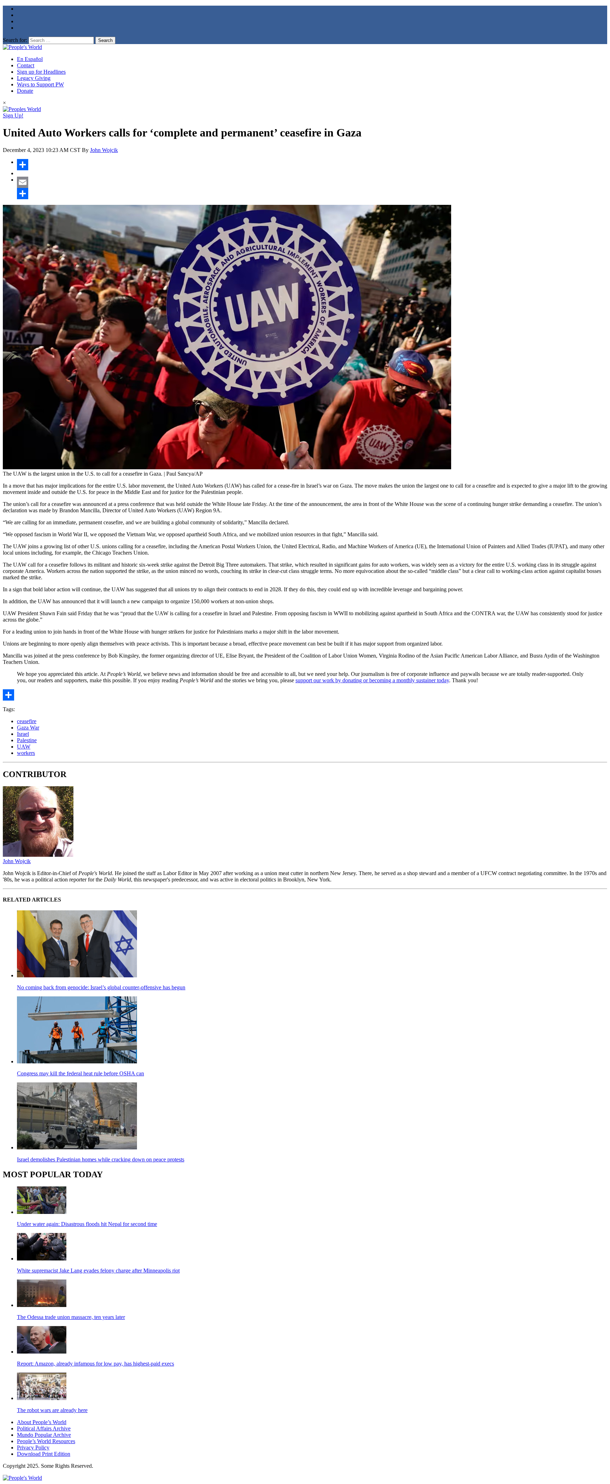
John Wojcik (104, 150)
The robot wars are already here (52, 1410)
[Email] (312, 182)
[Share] (312, 164)
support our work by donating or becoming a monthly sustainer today (372, 680)
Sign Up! (13, 115)
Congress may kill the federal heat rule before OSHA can (80, 1073)
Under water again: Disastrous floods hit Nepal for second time (87, 1224)
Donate (25, 91)
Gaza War (28, 728)
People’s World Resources (46, 1441)
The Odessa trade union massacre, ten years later (71, 1317)
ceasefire (26, 721)
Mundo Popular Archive (44, 1435)
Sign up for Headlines (41, 72)
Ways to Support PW (40, 84)
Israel (23, 734)
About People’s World (41, 1422)
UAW (23, 747)
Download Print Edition (43, 1454)
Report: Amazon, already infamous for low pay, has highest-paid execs (95, 1364)
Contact (25, 65)
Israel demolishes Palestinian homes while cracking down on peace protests (100, 1159)
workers (26, 753)
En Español (30, 59)
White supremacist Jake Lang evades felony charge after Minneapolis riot (98, 1271)
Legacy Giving (33, 78)
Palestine (27, 740)
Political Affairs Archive (44, 1428)
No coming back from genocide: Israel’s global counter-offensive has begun (101, 987)
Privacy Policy (33, 1448)
